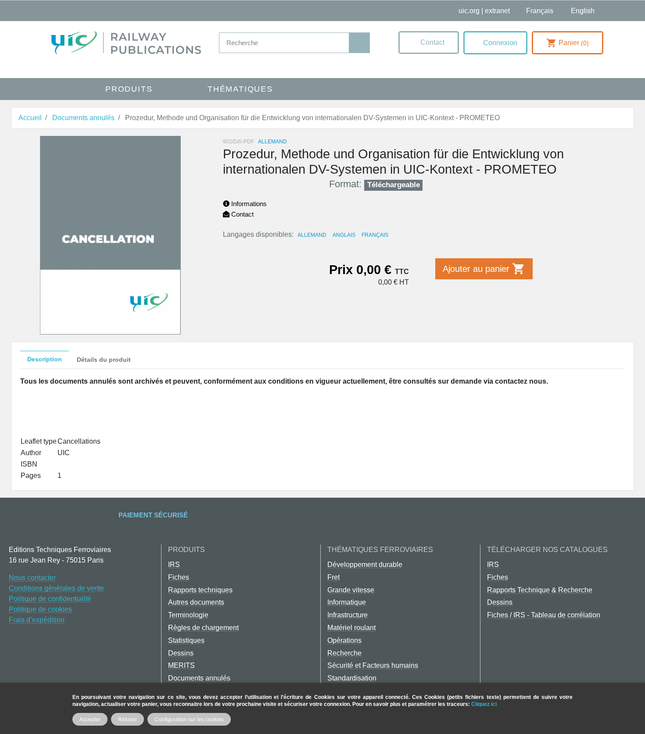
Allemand (311, 235)
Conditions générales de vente (56, 588)
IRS (174, 564)
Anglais (344, 235)
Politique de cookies (40, 609)
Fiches (178, 577)
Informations (248, 203)
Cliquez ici (484, 704)
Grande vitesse (350, 590)
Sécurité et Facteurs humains (372, 665)
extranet (497, 10)
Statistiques (186, 640)
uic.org (469, 10)
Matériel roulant (351, 627)
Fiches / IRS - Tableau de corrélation (543, 615)
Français (375, 235)
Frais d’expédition (36, 620)
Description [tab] (44, 359)
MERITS (181, 665)
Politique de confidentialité (50, 598)
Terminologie (188, 615)
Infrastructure (347, 615)
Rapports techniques (200, 590)
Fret (333, 577)
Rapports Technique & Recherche (539, 590)
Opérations (344, 640)
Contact (241, 214)
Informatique (346, 602)
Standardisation (351, 678)
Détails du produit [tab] (104, 359)
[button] (428, 42)
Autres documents (196, 602)
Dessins (181, 653)
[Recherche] (359, 43)
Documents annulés (199, 678)
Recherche (344, 653)
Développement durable (364, 564)
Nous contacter (32, 577)
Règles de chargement (203, 627)
